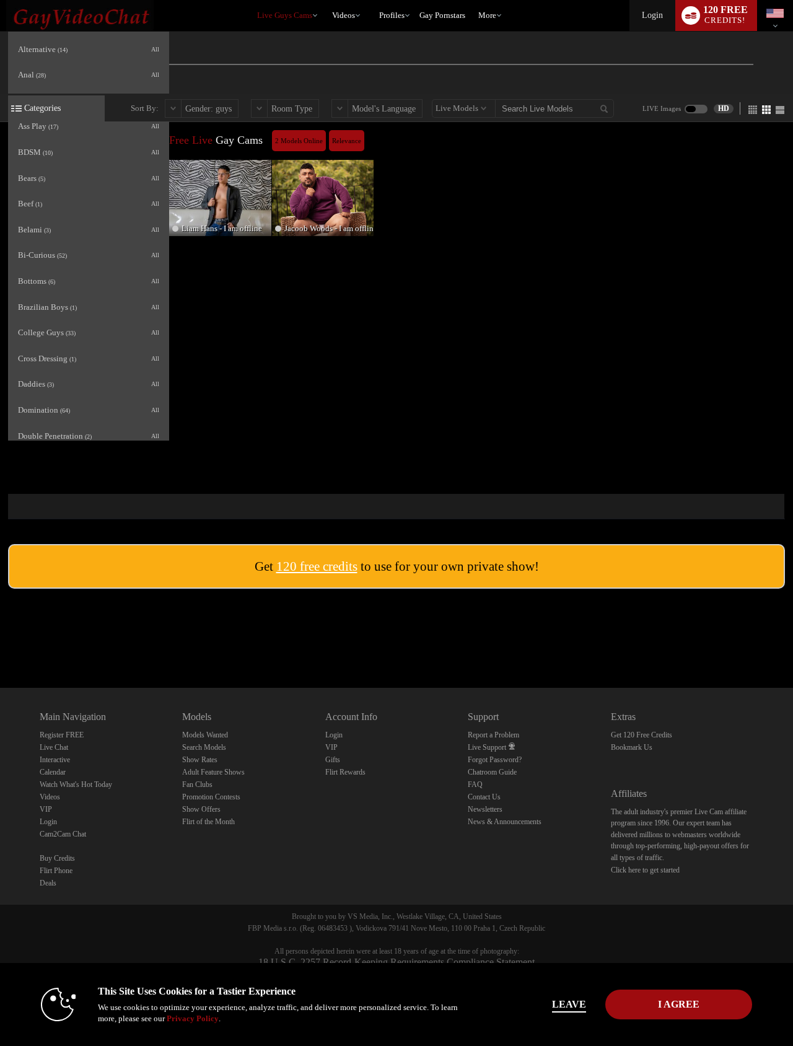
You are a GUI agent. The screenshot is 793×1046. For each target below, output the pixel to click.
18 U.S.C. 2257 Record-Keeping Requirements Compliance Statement (396, 962)
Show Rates (199, 759)
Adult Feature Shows (213, 772)
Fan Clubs (197, 784)
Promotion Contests (211, 797)
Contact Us (484, 797)
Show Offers (201, 809)
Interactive (55, 759)
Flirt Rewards (345, 772)
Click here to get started (645, 870)
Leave (569, 1004)
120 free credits (316, 566)
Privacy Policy (193, 1018)
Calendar (53, 772)
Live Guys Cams (284, 15)
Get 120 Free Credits (641, 735)
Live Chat (54, 747)
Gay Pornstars (442, 15)
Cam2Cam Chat (63, 834)
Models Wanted (205, 735)
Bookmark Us (631, 747)
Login (652, 15)
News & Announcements (504, 821)
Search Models (204, 747)
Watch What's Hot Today (76, 784)
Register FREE (62, 735)
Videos (343, 15)
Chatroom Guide (492, 772)
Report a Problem (493, 735)
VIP (46, 809)
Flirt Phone (56, 870)
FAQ (475, 784)
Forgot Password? (495, 759)
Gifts (332, 759)
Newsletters (485, 809)
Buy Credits (57, 858)
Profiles (392, 15)
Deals (48, 883)
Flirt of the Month (208, 821)
